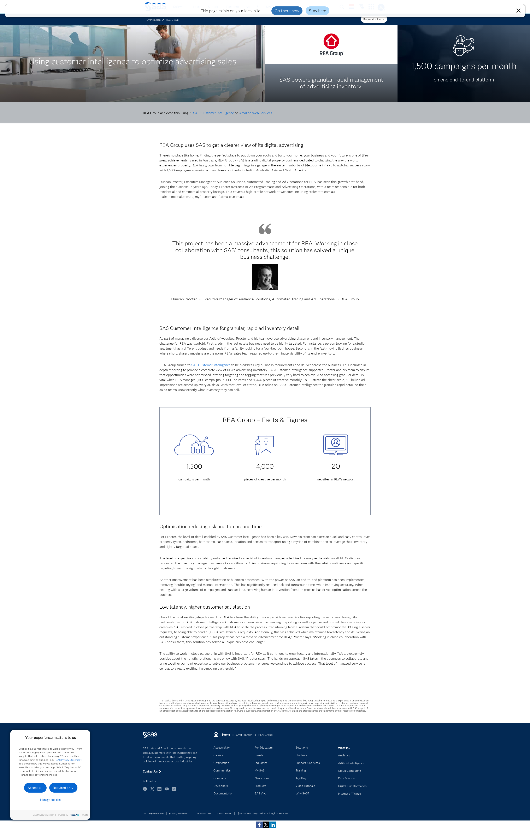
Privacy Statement (179, 813)
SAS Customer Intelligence (213, 113)
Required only (63, 788)
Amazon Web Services (255, 113)
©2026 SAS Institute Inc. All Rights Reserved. (263, 813)
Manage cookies (50, 800)
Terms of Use (203, 813)
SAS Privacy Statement (69, 759)
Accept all (35, 788)
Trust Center (224, 813)
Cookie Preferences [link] (153, 813)
